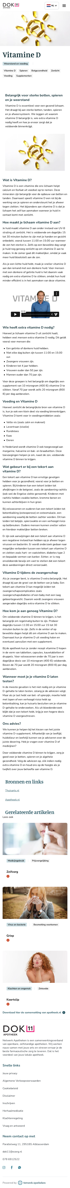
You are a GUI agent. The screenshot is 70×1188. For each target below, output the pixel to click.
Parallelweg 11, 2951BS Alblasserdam (26, 1144)
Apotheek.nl (12, 800)
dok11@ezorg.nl (12, 1151)
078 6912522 (11, 1159)
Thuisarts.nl (12, 790)
